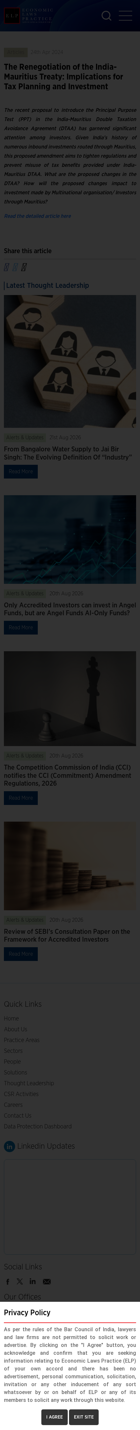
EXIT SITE (84, 1417)
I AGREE (54, 1417)
